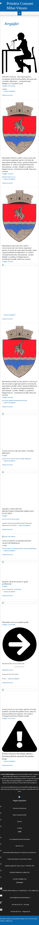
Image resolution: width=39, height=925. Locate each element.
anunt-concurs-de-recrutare (10, 519)
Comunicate (11, 86)
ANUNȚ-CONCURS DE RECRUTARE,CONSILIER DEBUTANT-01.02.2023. (18, 511)
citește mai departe (9, 91)
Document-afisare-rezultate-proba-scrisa (14, 400)
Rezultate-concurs (7, 670)
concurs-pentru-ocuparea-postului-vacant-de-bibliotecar (19, 548)
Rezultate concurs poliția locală (15, 622)
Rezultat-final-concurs (8, 177)
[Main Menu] (19, 13)
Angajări (4, 86)
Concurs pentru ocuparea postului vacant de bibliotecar (16, 542)
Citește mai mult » (7, 95)
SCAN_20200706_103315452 (11, 589)
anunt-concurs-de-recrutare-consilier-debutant (16, 459)
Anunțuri (10, 174)
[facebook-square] (19, 797)
